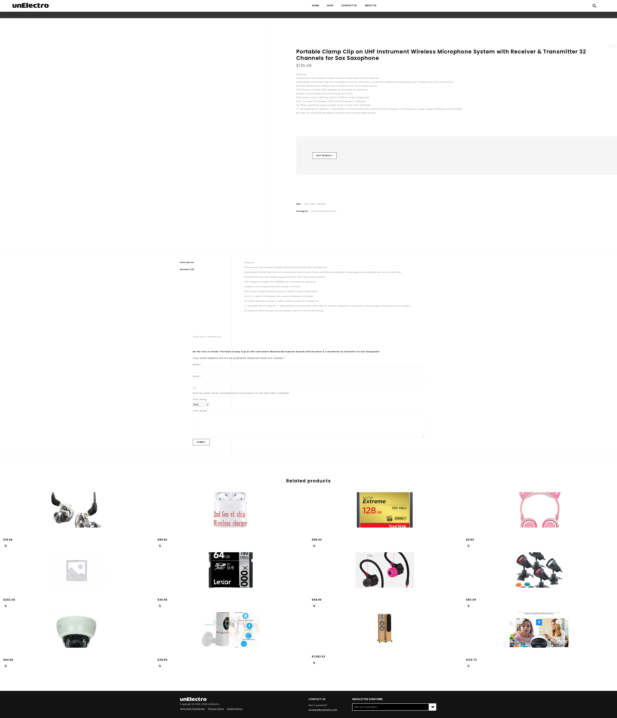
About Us (371, 5)
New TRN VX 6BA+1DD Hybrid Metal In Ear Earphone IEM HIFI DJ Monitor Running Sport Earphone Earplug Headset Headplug (615, 46)
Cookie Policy (235, 708)
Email (197, 376)
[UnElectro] (30, 5)
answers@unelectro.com (322, 709)
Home (315, 5)
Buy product (324, 155)
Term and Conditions (192, 708)
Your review (201, 410)
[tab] (205, 262)
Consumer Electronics (241, 21)
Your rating (200, 399)
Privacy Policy (216, 708)
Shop (330, 5)
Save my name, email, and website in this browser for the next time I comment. (241, 393)
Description (187, 262)
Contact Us (349, 5)
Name (197, 364)
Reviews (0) (187, 269)
